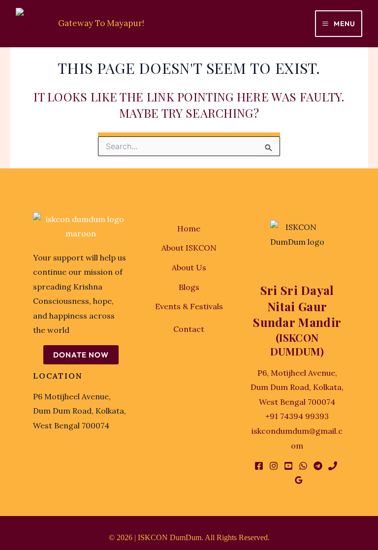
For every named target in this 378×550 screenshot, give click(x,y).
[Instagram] (273, 465)
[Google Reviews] (298, 480)
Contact (188, 329)
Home (188, 228)
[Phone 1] (332, 465)
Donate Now (81, 354)
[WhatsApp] (303, 465)
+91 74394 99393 (297, 416)
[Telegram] (318, 465)
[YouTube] (288, 465)
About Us (189, 267)
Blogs (189, 287)
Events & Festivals (189, 306)
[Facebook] (258, 465)
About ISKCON (189, 248)
